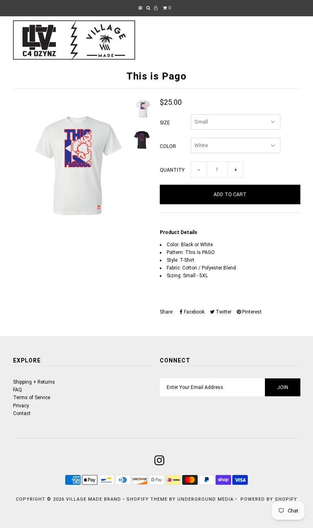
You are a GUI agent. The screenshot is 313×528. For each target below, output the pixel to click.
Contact (22, 413)
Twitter (222, 312)
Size (165, 123)
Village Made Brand (93, 499)
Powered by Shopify (268, 499)
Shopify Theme (147, 499)
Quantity (172, 170)
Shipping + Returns (34, 382)
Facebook (194, 312)
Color (168, 146)
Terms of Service (31, 397)
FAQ (17, 390)
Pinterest (251, 312)
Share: (167, 312)
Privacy (21, 406)
